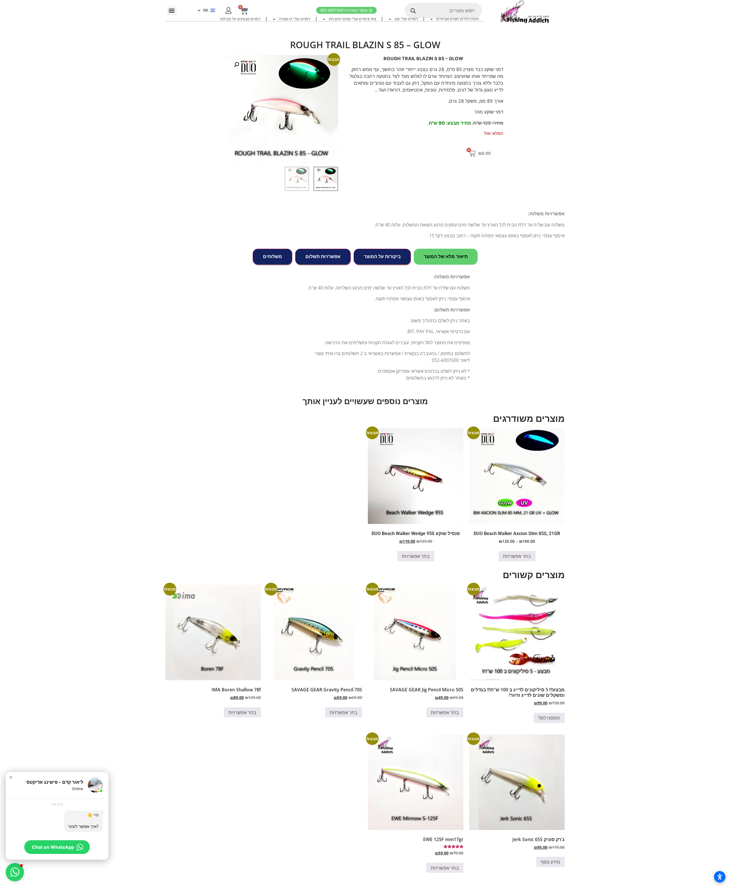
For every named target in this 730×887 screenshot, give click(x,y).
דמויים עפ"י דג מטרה (294, 19)
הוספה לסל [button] (549, 718)
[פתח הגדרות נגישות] (719, 876)
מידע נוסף (550, 862)
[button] (172, 10)
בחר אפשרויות (517, 556)
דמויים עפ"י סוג (406, 19)
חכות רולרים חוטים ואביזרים (457, 19)
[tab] (446, 257)
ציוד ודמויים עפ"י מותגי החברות (352, 19)
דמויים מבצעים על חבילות (240, 19)
